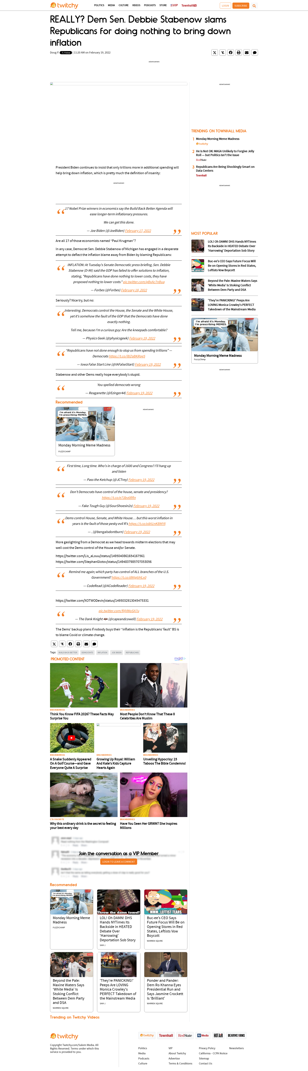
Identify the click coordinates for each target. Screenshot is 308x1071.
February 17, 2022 (138, 231)
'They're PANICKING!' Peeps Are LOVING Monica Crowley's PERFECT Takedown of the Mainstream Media (118, 989)
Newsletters (236, 1048)
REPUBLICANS (132, 652)
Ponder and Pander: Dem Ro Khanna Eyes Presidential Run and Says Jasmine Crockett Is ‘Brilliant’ (165, 989)
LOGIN (225, 5)
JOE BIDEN (116, 652)
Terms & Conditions (180, 1063)
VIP (170, 1048)
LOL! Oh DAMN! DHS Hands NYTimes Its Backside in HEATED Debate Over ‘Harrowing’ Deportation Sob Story (232, 246)
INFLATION (102, 652)
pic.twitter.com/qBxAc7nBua (143, 282)
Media (111, 5)
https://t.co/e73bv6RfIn (119, 498)
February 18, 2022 (134, 290)
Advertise (174, 1058)
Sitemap (204, 1058)
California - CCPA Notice (213, 1053)
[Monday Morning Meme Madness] (85, 424)
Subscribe (241, 5)
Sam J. (103, 945)
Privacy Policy (207, 1048)
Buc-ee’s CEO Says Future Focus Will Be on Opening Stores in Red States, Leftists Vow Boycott (165, 927)
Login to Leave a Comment (118, 861)
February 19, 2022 (142, 338)
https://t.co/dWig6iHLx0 (128, 578)
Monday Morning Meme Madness (84, 445)
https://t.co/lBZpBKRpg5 (127, 356)
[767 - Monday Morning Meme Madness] (225, 335)
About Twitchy (177, 1053)
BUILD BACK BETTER (68, 652)
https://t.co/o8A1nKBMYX (146, 524)
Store (163, 5)
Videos (136, 5)
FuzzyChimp (64, 451)
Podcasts (150, 5)
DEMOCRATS (87, 652)
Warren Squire (155, 941)
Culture (123, 5)
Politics (99, 5)
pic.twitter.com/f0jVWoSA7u (118, 611)
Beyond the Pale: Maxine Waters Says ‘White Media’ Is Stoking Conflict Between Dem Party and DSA (232, 285)
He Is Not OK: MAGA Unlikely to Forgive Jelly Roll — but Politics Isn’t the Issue (225, 153)
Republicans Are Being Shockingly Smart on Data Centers (225, 168)
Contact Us (205, 1063)
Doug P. (54, 52)
